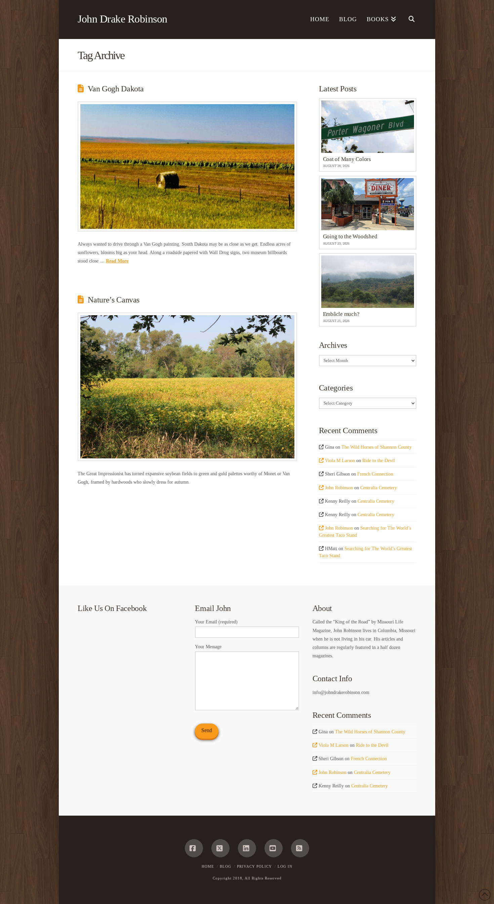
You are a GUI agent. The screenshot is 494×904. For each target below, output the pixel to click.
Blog (225, 866)
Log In (285, 866)
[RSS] (300, 848)
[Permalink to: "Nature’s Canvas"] (187, 386)
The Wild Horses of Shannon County (376, 447)
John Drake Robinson (122, 18)
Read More (117, 260)
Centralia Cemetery (378, 487)
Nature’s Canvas (113, 299)
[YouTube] (273, 848)
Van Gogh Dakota (116, 88)
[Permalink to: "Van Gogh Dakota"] (187, 166)
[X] (220, 848)
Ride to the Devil (378, 460)
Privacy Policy (254, 866)
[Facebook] (194, 848)
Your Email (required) (216, 621)
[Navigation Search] (408, 19)
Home (208, 866)
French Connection (375, 474)
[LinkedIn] (247, 848)
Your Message (208, 646)
